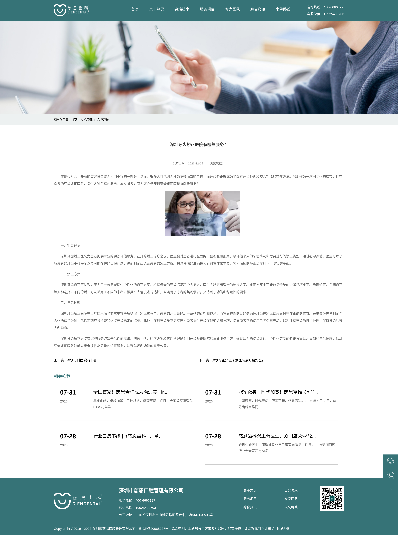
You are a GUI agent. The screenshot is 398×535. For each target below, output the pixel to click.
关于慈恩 (156, 9)
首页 (135, 9)
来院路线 (283, 9)
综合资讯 (257, 9)
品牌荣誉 (103, 119)
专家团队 (232, 9)
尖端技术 (181, 9)
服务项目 (207, 9)
